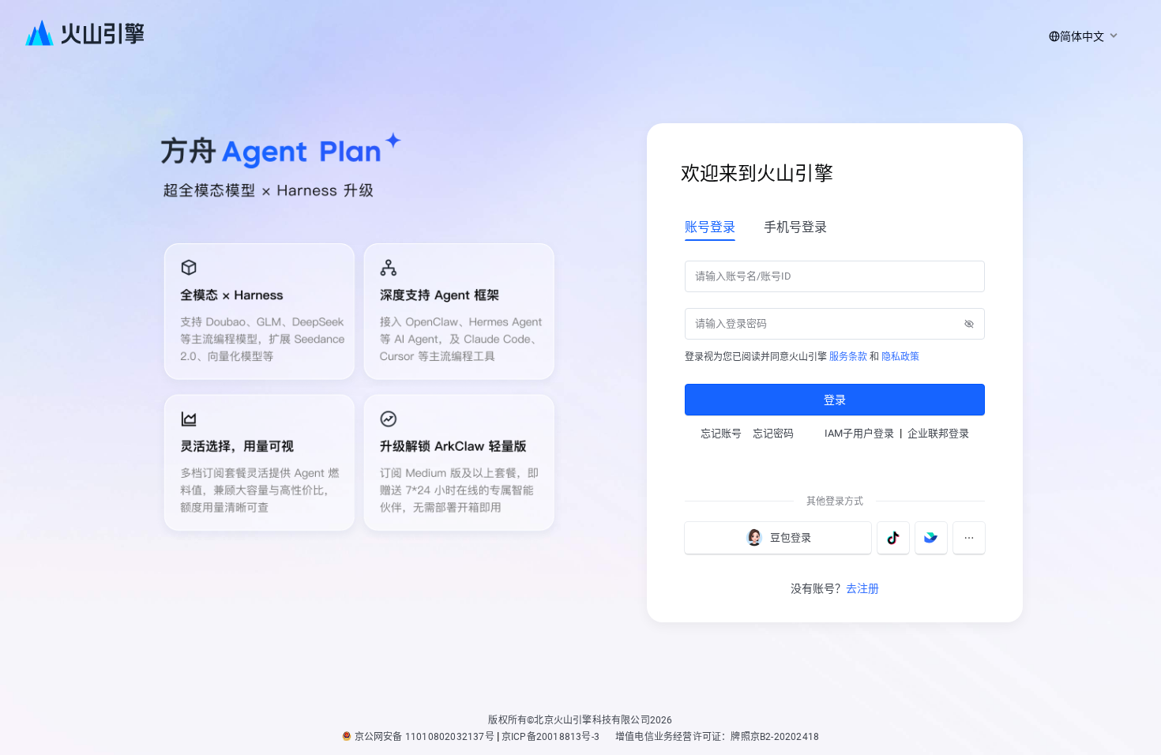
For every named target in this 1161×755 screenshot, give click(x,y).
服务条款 (848, 356)
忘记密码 (773, 433)
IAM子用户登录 (859, 433)
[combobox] (1080, 36)
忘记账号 (721, 433)
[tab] (710, 227)
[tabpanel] (835, 336)
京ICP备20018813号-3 (550, 736)
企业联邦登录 (938, 433)
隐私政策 (900, 356)
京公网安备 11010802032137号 (424, 736)
